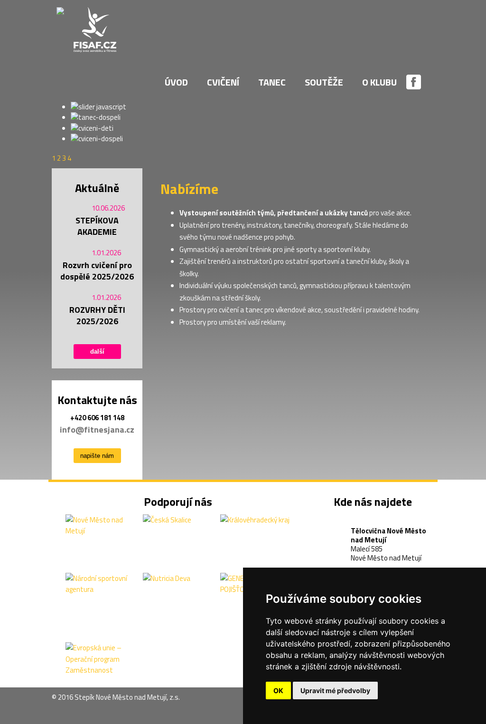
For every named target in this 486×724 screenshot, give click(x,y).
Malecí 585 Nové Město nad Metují (388, 532)
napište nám (97, 455)
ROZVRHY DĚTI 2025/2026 (97, 315)
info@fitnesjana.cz (97, 429)
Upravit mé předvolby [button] (335, 690)
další (97, 351)
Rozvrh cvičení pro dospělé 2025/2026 (97, 271)
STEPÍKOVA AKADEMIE (97, 226)
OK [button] (278, 690)
